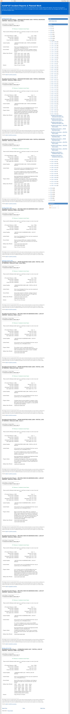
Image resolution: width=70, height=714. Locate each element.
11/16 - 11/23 (54, 53)
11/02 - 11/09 (54, 57)
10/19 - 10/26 (54, 61)
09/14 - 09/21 (54, 71)
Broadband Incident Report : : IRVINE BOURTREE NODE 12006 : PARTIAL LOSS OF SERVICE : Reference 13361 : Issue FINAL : (23, 262)
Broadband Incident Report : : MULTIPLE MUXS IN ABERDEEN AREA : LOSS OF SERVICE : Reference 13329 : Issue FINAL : (23, 209)
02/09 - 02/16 (54, 175)
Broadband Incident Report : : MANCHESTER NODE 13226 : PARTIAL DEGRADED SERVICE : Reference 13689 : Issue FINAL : (23, 20)
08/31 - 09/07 (54, 75)
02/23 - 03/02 (54, 171)
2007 (51, 200)
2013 (51, 188)
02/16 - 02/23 (54, 173)
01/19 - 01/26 (54, 181)
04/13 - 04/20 (54, 113)
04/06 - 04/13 (54, 159)
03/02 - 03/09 (54, 169)
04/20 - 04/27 (54, 111)
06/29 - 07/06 (54, 93)
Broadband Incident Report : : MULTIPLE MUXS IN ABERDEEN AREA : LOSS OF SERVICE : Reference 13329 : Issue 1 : (23, 591)
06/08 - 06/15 (54, 99)
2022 (51, 26)
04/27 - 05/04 (54, 109)
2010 (51, 194)
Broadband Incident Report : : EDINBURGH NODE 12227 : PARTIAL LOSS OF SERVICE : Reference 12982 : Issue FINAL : (22, 650)
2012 (51, 190)
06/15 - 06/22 (54, 97)
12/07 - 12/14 (54, 47)
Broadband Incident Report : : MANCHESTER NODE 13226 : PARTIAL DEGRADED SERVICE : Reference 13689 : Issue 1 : (23, 140)
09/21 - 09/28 (54, 69)
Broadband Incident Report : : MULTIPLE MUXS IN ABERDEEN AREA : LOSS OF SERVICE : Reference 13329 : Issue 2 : (23, 536)
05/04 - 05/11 (54, 107)
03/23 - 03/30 (54, 163)
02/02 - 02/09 (54, 177)
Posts (51, 205)
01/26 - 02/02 (54, 179)
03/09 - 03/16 (54, 167)
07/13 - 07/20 (54, 89)
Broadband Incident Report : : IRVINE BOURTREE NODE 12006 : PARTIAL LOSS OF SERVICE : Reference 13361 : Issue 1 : (23, 420)
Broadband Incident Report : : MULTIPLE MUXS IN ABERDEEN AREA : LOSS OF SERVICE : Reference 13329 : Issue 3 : (23, 478)
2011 (51, 192)
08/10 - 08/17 (54, 81)
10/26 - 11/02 (54, 59)
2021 (51, 28)
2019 (51, 30)
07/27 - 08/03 (54, 85)
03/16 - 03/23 (54, 165)
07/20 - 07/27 (54, 87)
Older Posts (42, 708)
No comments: (14, 74)
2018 (51, 32)
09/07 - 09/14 (54, 73)
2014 (51, 40)
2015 (51, 38)
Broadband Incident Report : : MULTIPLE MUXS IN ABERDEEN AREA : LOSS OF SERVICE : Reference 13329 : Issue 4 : (23, 314)
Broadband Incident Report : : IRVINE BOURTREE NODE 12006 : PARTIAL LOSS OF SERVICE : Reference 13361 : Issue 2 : (23, 367)
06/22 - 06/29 (54, 95)
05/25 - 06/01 (54, 101)
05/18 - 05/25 (54, 103)
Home (24, 708)
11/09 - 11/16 (54, 55)
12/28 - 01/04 (54, 41)
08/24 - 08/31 (54, 77)
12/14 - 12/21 (54, 45)
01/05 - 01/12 (54, 185)
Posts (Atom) (10, 710)
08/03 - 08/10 (54, 83)
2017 (51, 34)
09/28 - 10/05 (54, 67)
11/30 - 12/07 (54, 49)
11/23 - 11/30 (54, 51)
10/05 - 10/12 (54, 65)
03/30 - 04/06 (54, 161)
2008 (51, 198)
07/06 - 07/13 (54, 91)
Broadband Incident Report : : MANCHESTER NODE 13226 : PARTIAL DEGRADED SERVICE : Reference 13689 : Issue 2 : (23, 79)
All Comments (53, 207)
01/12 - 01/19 (54, 183)
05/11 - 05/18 (54, 105)
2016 (51, 36)
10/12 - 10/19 (54, 63)
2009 (51, 196)
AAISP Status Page (53, 20)
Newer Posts (4, 708)
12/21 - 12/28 (54, 43)
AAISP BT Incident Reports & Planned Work (21, 6)
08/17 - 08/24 (54, 79)
